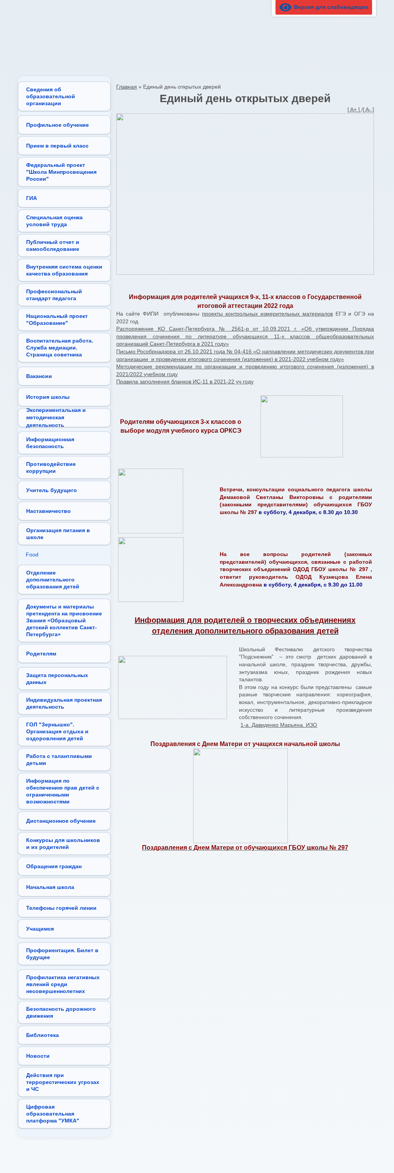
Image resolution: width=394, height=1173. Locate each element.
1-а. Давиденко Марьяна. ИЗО (278, 725)
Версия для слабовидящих (329, 7)
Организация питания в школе (58, 533)
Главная (126, 87)
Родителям (41, 653)
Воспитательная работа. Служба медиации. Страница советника (59, 348)
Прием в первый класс (57, 146)
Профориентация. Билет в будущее (62, 953)
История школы (48, 397)
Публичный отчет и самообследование (52, 245)
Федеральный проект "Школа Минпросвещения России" (61, 172)
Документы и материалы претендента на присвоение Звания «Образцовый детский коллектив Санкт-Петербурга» (64, 620)
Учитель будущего (51, 490)
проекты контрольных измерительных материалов (267, 314)
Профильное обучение (57, 125)
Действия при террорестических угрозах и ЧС (62, 1082)
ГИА (31, 198)
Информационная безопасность (50, 442)
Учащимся (40, 929)
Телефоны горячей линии (61, 908)
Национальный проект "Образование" (57, 319)
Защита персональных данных (57, 678)
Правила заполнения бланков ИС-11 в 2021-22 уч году (185, 381)
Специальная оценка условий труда (54, 220)
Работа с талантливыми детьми (59, 759)
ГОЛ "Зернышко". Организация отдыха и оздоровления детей (57, 731)
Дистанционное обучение (61, 821)
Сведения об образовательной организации (50, 96)
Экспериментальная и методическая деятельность (56, 417)
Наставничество (48, 511)
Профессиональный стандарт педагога (54, 294)
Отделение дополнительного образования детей (52, 580)
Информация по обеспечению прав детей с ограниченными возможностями (62, 791)
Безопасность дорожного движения (61, 1012)
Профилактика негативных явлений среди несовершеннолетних (63, 984)
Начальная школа (50, 887)
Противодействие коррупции (51, 467)
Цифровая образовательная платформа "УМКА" (52, 1114)
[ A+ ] (354, 109)
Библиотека (42, 1035)
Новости (38, 1056)
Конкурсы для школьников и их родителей (63, 843)
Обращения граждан (54, 866)
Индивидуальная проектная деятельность (64, 703)
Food (32, 554)
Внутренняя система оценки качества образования (64, 270)
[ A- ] (368, 109)
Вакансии (39, 376)
